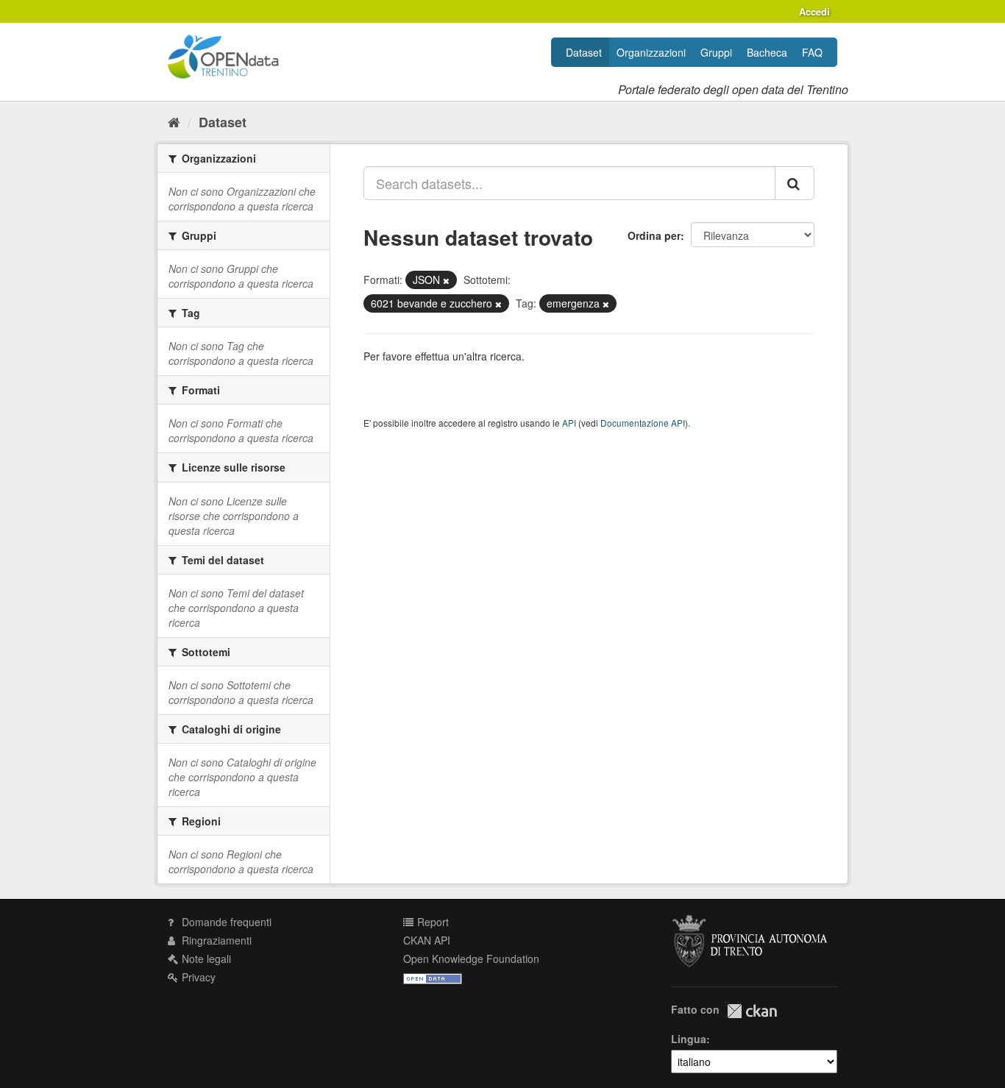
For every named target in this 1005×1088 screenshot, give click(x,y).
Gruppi (716, 52)
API (569, 422)
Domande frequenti (225, 921)
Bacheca (767, 52)
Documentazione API (642, 422)
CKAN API (426, 940)
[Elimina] (446, 280)
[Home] (174, 121)
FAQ (812, 52)
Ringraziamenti (215, 940)
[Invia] (794, 183)
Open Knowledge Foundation (471, 958)
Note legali (205, 958)
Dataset (584, 52)
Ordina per (654, 235)
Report (431, 921)
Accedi (814, 11)
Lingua (688, 1038)
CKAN (752, 1011)
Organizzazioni (651, 52)
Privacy (197, 977)
